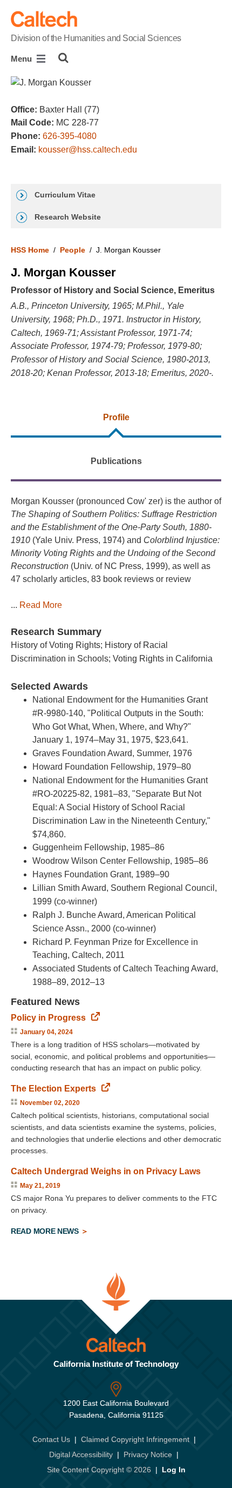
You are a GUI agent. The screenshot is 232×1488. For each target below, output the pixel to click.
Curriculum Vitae (63, 194)
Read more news (46, 1231)
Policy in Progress (48, 1017)
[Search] (63, 57)
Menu (22, 58)
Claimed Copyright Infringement (135, 1439)
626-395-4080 (70, 136)
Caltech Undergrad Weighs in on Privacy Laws (106, 1171)
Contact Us (51, 1439)
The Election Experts (53, 1088)
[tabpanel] (116, 867)
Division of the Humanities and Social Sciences (96, 38)
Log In (174, 1469)
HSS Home (30, 250)
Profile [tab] (116, 417)
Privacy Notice (148, 1454)
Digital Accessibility (81, 1454)
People (72, 250)
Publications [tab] (116, 461)
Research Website (66, 217)
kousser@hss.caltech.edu (87, 149)
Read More (40, 605)
